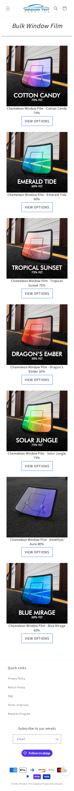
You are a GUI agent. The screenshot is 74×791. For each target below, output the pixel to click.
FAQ (10, 696)
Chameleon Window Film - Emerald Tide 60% (37, 197)
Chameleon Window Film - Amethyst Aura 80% (37, 541)
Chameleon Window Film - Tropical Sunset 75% (37, 283)
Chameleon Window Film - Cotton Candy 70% (37, 110)
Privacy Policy (16, 678)
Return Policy (16, 687)
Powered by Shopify (52, 783)
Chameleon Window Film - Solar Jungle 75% (37, 455)
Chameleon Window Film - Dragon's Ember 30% (36, 369)
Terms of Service (18, 705)
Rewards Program (19, 714)
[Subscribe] (56, 739)
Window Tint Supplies (30, 783)
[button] (8, 8)
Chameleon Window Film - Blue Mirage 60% (36, 628)
